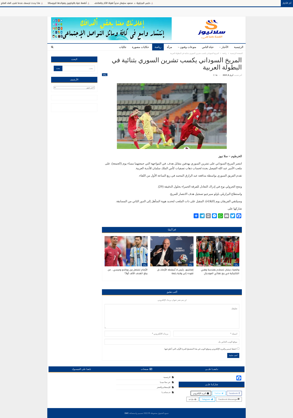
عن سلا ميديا (165, 382)
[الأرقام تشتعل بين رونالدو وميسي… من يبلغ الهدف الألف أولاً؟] (126, 251)
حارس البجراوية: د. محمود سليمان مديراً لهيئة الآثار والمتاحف (142, 3)
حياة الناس (208, 47)
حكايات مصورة (140, 47)
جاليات (122, 47)
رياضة (158, 47)
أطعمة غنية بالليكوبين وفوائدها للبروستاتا (87, 3)
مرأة (169, 47)
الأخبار (224, 47)
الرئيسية (238, 47)
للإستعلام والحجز (163, 387)
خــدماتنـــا (166, 392)
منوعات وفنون (188, 47)
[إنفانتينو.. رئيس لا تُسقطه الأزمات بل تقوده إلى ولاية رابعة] (171, 251)
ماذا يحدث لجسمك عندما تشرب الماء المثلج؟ (40, 3)
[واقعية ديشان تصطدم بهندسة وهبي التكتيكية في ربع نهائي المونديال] (217, 251)
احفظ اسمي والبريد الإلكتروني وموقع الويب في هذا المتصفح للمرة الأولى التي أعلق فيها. (200, 349)
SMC (127, 413)
